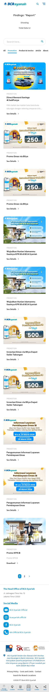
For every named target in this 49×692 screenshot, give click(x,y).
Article (38, 50)
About (45, 50)
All (4, 50)
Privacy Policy (13, 671)
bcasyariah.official (18, 617)
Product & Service (26, 50)
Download (11, 563)
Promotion (12, 50)
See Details (11, 113)
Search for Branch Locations (24, 675)
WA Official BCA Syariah (20, 632)
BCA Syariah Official (18, 609)
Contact (38, 671)
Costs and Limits (26, 671)
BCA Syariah (15, 624)
